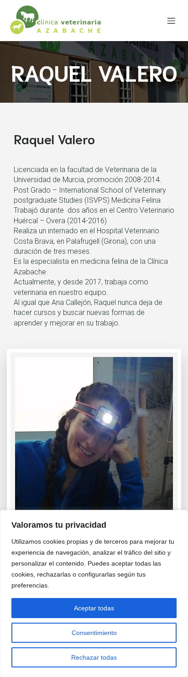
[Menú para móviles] (171, 20)
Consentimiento (94, 632)
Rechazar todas (94, 657)
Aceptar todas (94, 608)
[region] (94, 593)
